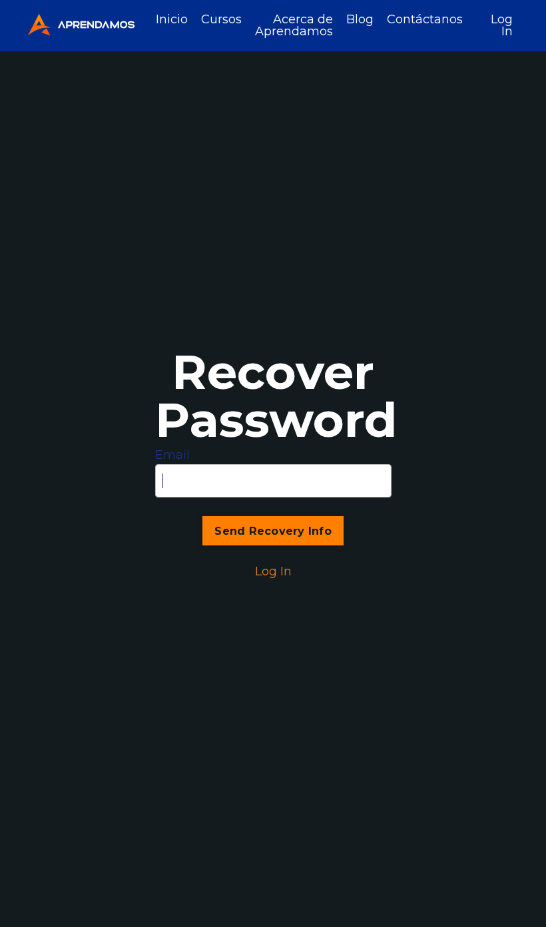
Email (172, 455)
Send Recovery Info (273, 530)
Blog (360, 20)
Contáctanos (425, 20)
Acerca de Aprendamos (294, 25)
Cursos (221, 20)
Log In (502, 25)
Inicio (172, 20)
